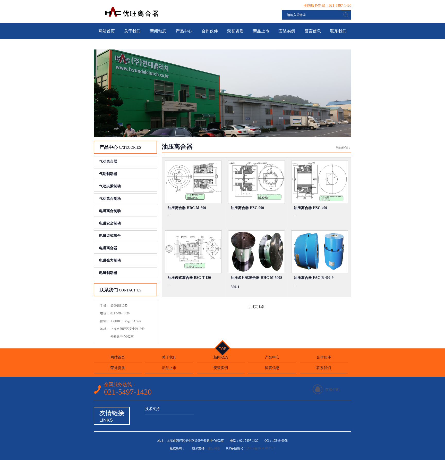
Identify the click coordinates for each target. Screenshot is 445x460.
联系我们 (338, 31)
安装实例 (287, 31)
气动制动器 (108, 174)
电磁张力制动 (110, 260)
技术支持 (152, 409)
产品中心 (184, 31)
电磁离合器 (108, 248)
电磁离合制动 (110, 211)
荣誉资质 (235, 31)
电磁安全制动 (110, 223)
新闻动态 (158, 31)
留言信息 (312, 31)
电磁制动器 (108, 273)
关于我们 (132, 31)
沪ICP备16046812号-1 (261, 448)
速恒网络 (214, 448)
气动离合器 (108, 161)
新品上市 (261, 31)
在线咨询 (332, 389)
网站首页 (106, 31)
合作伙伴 (209, 31)
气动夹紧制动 (110, 186)
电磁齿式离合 (110, 236)
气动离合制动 (110, 198)
